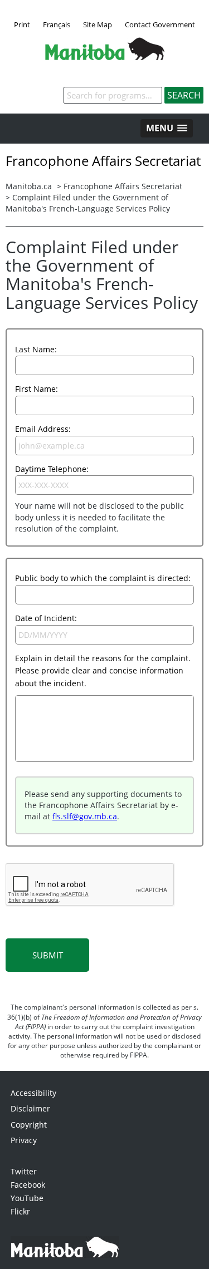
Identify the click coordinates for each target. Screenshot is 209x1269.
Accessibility (33, 1093)
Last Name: (36, 349)
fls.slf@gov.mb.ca (84, 816)
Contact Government (160, 24)
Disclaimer (30, 1108)
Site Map (97, 24)
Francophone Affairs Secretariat (123, 186)
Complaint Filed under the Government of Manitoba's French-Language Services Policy (88, 203)
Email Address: (43, 429)
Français (56, 24)
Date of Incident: (46, 618)
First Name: (36, 388)
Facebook (28, 1184)
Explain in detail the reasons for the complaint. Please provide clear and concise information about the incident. (103, 670)
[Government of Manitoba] (104, 57)
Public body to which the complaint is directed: (103, 578)
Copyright (29, 1124)
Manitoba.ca (29, 186)
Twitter (24, 1171)
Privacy (24, 1140)
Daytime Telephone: (52, 469)
